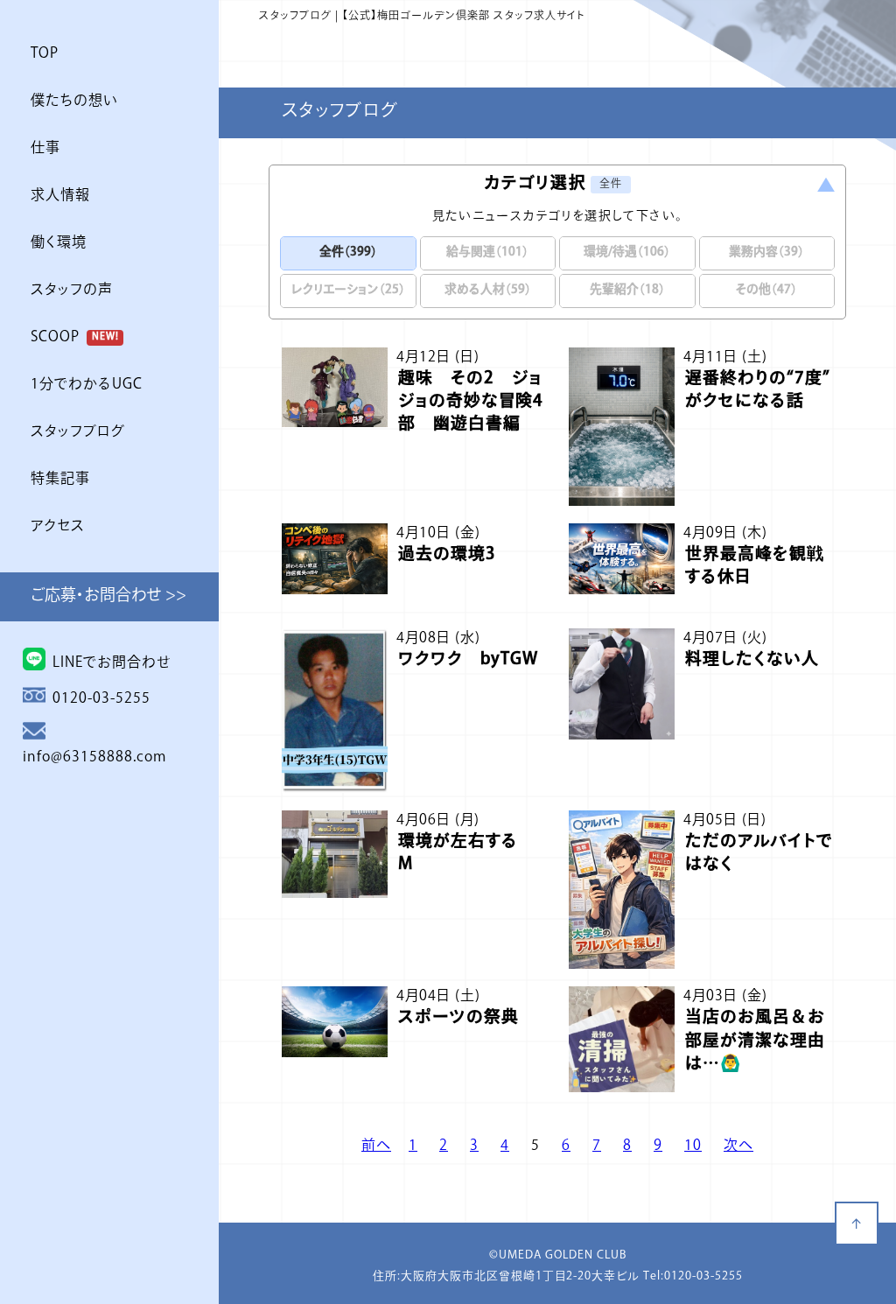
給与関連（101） (487, 252)
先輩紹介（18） (627, 290)
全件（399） (348, 252)
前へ (376, 1146)
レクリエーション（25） (348, 290)
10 (693, 1146)
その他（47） (766, 290)
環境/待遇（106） (627, 252)
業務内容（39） (766, 252)
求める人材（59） (487, 290)
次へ (738, 1146)
